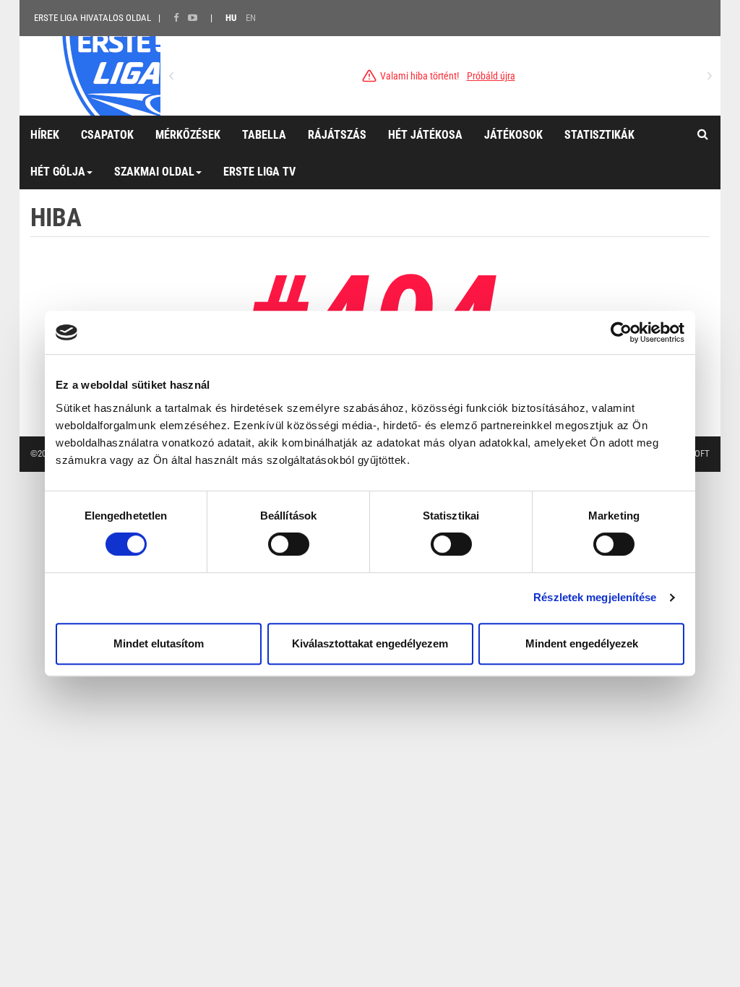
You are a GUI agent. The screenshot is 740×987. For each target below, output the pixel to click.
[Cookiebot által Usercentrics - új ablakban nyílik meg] (621, 332)
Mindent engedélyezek (581, 643)
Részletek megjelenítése (594, 597)
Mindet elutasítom (158, 643)
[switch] (288, 544)
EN (251, 17)
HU (230, 17)
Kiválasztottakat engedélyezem (370, 643)
